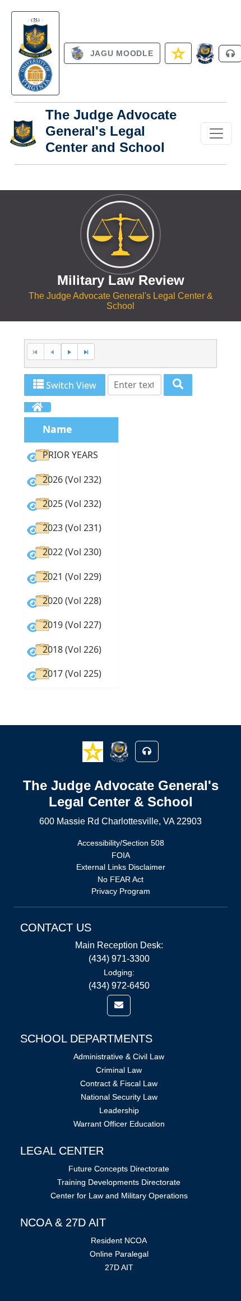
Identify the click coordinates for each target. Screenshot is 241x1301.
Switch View (70, 385)
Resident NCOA (119, 1240)
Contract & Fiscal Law (118, 1083)
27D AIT (119, 1267)
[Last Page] (86, 352)
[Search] (178, 385)
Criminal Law (119, 1069)
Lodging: (119, 972)
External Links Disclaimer (120, 866)
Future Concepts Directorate (118, 1168)
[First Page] (35, 352)
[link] (35, 53)
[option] (71, 457)
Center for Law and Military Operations (119, 1195)
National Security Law (119, 1096)
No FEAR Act (120, 879)
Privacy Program (120, 891)
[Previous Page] (52, 352)
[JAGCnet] (205, 53)
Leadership (119, 1110)
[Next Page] (69, 352)
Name (57, 429)
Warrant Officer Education (119, 1123)
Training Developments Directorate (118, 1182)
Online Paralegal (119, 1253)
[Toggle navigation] (216, 133)
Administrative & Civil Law (118, 1056)
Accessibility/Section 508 (120, 842)
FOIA (121, 855)
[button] (93, 751)
